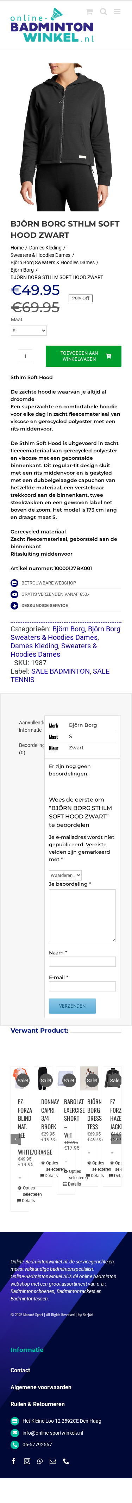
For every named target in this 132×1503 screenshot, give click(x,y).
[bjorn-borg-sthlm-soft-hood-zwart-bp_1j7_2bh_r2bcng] (66, 137)
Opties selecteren (20, 1191)
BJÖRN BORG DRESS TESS (94, 1114)
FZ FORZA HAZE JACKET (118, 1114)
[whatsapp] (40, 1461)
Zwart (76, 747)
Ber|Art (88, 1314)
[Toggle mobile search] (103, 11)
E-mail (58, 977)
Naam (58, 953)
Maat (17, 319)
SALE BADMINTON (60, 671)
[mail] (53, 1461)
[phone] (66, 1461)
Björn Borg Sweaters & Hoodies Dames (65, 633)
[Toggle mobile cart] (89, 11)
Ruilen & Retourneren (38, 1404)
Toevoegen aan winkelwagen (79, 356)
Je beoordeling (70, 884)
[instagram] (27, 1461)
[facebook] (14, 1461)
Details (19, 1201)
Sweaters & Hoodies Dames (54, 650)
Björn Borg (68, 629)
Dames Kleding (34, 646)
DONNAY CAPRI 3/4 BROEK (50, 1114)
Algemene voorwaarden (41, 1387)
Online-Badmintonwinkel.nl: (40, 1261)
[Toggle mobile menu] (117, 11)
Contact (20, 1370)
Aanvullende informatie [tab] (29, 726)
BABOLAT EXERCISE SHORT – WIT (74, 1118)
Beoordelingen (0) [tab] (29, 748)
